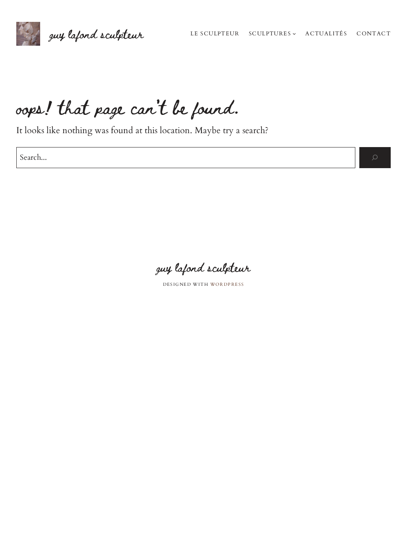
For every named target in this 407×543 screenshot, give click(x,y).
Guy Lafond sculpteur (96, 33)
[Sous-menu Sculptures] (294, 33)
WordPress (227, 284)
